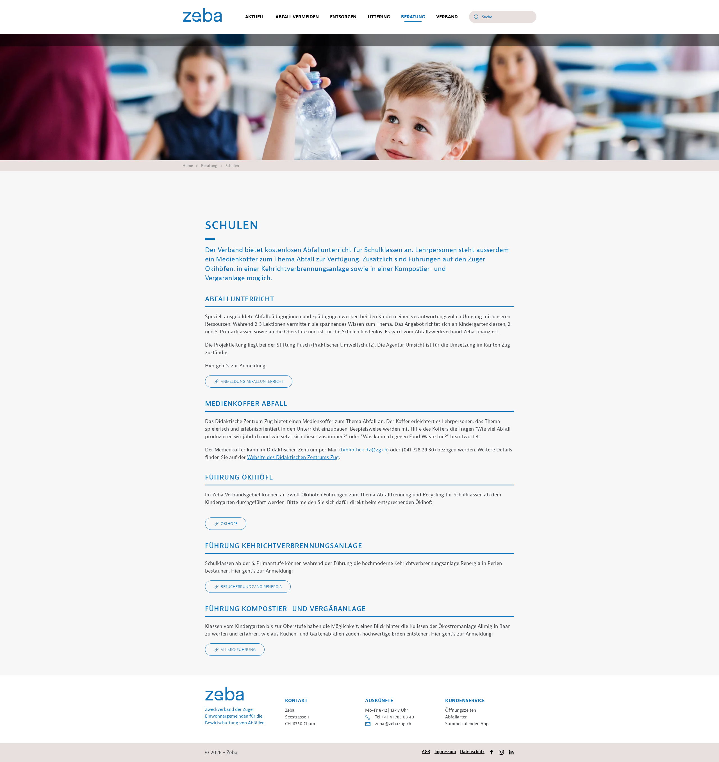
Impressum (445, 751)
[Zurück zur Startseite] (202, 17)
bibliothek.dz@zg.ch (364, 450)
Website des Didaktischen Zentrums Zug (293, 457)
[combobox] (502, 17)
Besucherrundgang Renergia (251, 586)
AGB (426, 751)
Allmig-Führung (238, 649)
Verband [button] (447, 17)
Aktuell (254, 17)
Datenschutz (472, 751)
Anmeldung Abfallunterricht (252, 381)
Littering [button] (379, 17)
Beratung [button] (413, 17)
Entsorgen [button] (343, 17)
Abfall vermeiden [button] (297, 17)
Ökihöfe (229, 523)
